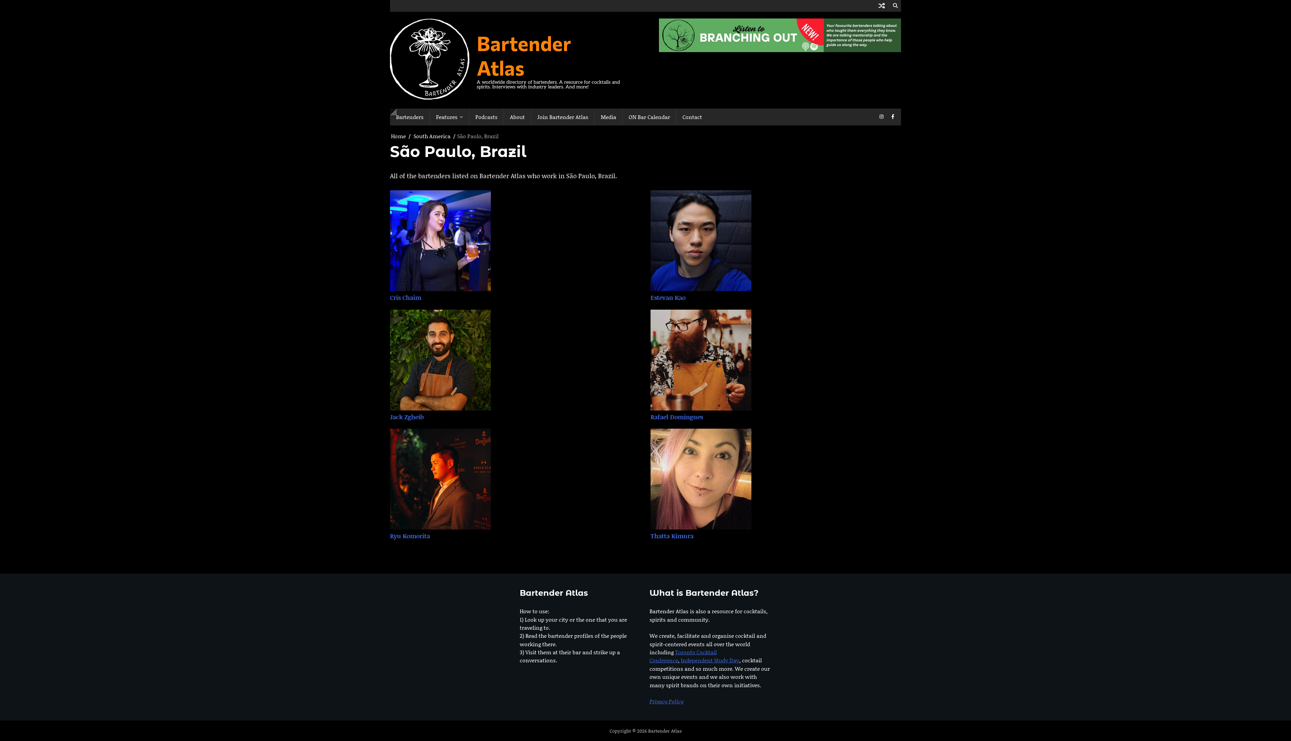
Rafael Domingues (677, 417)
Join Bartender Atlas (562, 117)
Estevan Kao (668, 297)
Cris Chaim (405, 297)
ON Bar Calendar (649, 117)
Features (447, 117)
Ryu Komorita (410, 536)
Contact (692, 117)
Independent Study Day (710, 660)
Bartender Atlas (524, 55)
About (517, 117)
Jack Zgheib (407, 417)
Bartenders (410, 117)
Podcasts (486, 117)
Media (608, 117)
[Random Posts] (881, 6)
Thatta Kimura (672, 536)
